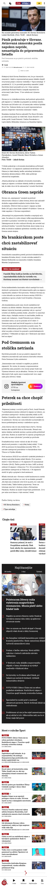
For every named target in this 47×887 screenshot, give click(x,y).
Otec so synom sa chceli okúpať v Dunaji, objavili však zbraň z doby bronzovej (23, 629)
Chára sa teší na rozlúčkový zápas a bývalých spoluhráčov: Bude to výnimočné (16, 838)
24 (39, 3)
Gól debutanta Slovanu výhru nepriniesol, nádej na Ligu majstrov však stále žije (15, 825)
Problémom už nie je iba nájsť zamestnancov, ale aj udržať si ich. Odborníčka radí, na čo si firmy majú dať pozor (25, 715)
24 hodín (7, 571)
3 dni (23, 571)
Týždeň (39, 571)
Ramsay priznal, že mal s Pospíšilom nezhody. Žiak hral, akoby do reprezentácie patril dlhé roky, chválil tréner (23, 546)
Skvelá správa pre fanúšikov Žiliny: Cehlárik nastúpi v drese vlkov (16, 785)
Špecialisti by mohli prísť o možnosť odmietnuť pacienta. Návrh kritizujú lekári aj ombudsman (25, 703)
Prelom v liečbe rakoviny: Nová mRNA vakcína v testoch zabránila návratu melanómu (23, 653)
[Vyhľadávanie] (4, 3)
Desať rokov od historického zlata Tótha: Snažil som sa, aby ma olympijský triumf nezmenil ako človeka (15, 772)
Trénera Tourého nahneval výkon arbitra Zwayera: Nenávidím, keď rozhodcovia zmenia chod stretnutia (16, 811)
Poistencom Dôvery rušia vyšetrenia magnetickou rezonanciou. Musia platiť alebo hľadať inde (24, 604)
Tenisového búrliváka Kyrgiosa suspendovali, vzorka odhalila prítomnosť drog (14, 865)
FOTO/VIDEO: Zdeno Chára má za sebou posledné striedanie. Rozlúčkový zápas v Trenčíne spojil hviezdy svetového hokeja (24, 690)
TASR (6, 65)
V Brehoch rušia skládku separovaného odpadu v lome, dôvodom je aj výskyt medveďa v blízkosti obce (23, 666)
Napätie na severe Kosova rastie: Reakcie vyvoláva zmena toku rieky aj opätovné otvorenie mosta (24, 619)
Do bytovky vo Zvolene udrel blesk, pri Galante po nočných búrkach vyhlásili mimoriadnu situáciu (22, 678)
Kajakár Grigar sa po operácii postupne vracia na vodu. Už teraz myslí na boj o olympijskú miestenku (16, 798)
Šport (13, 524)
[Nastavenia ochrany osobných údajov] (4, 882)
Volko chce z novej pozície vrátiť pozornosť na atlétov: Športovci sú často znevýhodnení (15, 852)
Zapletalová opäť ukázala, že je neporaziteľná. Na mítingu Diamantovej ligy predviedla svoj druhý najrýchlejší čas (14, 756)
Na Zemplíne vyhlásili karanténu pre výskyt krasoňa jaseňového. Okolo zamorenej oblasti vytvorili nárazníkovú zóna (25, 641)
